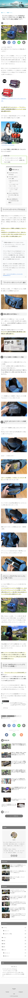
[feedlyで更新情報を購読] (14, 734)
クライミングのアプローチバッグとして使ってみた (13, 195)
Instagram (21, 991)
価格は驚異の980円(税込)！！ (14, 181)
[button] (23, 42)
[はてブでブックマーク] (14, 42)
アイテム (4, 716)
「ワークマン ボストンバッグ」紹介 (13, 177)
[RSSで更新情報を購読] (21, 734)
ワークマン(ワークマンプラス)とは (13, 173)
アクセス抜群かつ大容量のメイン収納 (14, 185)
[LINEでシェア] (19, 42)
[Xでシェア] (4, 42)
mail (14, 993)
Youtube (7, 991)
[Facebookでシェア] (9, 42)
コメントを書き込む (14, 815)
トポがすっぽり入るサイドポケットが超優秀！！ (14, 190)
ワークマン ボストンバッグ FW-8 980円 (7, 145)
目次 (13, 169)
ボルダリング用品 (11, 716)
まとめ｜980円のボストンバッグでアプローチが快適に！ (13, 201)
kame (14, 839)
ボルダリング (18, 716)
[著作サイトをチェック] (6, 734)
